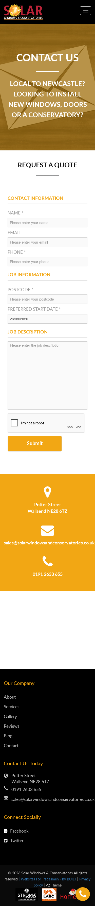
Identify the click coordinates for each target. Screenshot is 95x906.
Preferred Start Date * (34, 309)
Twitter (17, 841)
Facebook (19, 831)
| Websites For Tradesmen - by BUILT (48, 879)
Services (11, 707)
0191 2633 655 (48, 574)
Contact (11, 746)
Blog (8, 736)
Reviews (11, 726)
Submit (35, 443)
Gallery (10, 717)
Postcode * (20, 290)
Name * (15, 213)
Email (14, 233)
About (10, 697)
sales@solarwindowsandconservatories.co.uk (49, 543)
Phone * (17, 252)
